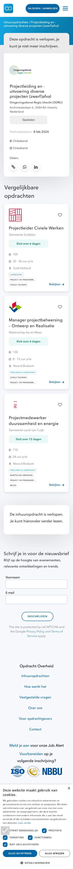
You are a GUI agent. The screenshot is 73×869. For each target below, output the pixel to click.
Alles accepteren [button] (19, 853)
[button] (36, 863)
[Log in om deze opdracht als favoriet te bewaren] (60, 215)
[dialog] (36, 826)
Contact (35, 729)
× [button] (68, 788)
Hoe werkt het (35, 686)
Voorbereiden (31, 753)
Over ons (35, 708)
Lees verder (24, 822)
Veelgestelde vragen (35, 697)
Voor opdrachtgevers (35, 718)
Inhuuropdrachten (16, 22)
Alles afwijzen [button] (54, 853)
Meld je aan (19, 745)
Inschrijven (37, 616)
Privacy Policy (35, 631)
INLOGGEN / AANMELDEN (42, 8)
